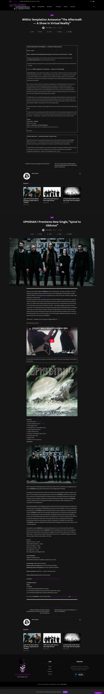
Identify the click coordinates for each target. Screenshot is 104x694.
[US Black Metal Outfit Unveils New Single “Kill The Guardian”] (72, 192)
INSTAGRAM (60, 596)
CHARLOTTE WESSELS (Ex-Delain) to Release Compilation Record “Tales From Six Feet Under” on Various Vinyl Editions (38, 611)
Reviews (49, 6)
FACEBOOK (53, 596)
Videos (66, 6)
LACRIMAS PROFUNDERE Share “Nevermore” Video (29, 1)
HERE (58, 319)
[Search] (93, 6)
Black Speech (64, 684)
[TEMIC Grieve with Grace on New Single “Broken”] (52, 192)
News (33, 6)
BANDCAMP (74, 596)
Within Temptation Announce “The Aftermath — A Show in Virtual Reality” (66, 610)
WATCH (38, 422)
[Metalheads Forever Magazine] (20, 7)
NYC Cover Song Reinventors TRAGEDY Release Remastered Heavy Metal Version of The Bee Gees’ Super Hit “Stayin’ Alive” (66, 165)
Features (58, 6)
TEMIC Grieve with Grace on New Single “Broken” (50, 199)
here (33, 131)
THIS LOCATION (44, 298)
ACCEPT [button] (65, 692)
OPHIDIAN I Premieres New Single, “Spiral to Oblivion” (37, 164)
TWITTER (66, 596)
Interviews (41, 6)
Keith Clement (49, 27)
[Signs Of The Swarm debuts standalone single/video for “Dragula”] (32, 192)
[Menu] (10, 1)
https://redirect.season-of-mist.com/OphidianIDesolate (45, 579)
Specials (72, 6)
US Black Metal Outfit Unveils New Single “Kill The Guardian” (71, 199)
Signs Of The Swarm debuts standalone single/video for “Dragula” (31, 200)
